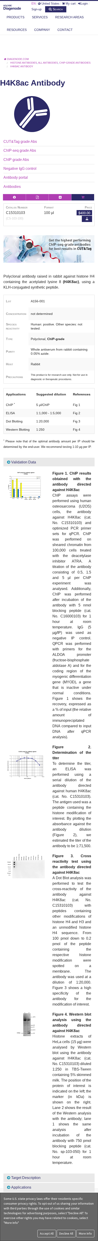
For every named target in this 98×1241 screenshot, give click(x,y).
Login (84, 3)
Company (42, 30)
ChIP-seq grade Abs (19, 150)
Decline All (66, 1233)
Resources (17, 30)
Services (40, 17)
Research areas (69, 17)
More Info (85, 1233)
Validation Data (23, 462)
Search (57, 9)
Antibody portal (15, 177)
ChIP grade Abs (16, 160)
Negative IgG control (19, 168)
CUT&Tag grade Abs (20, 141)
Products (15, 17)
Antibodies (12, 187)
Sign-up (36, 9)
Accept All (47, 1233)
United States (50, 3)
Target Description (25, 1178)
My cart (70, 3)
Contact (65, 30)
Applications (20, 1187)
